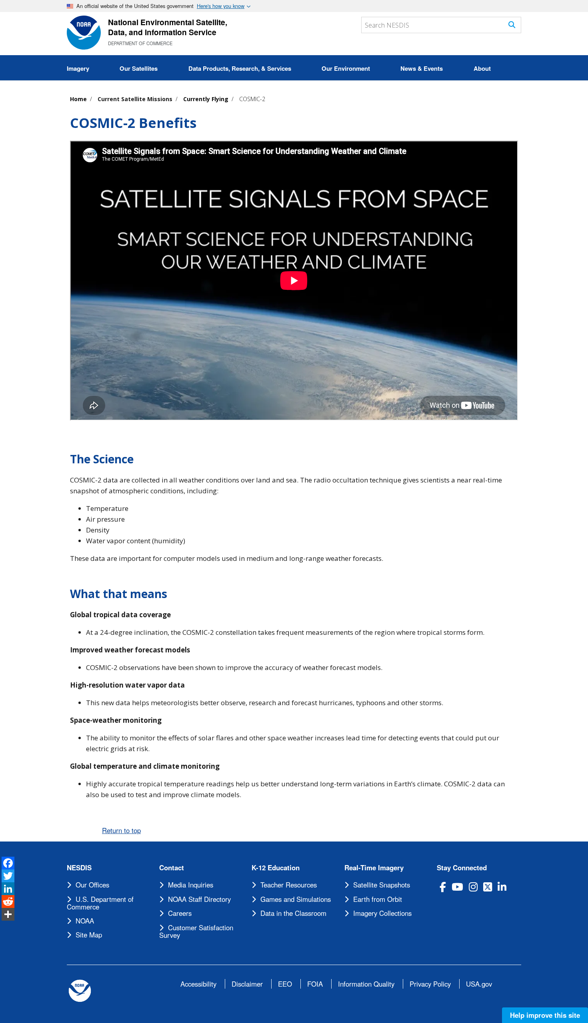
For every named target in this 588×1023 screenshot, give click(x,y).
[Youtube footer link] (457, 887)
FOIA (315, 984)
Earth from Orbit (377, 899)
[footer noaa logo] (80, 991)
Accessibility (198, 984)
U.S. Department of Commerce (100, 903)
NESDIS (79, 867)
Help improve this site (545, 1015)
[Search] (511, 24)
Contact (171, 867)
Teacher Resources (288, 884)
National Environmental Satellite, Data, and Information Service (167, 27)
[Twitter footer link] (487, 887)
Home (78, 99)
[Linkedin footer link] (502, 887)
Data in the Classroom (293, 913)
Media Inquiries (190, 884)
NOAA (85, 920)
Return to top (121, 830)
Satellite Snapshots (381, 884)
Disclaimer (247, 984)
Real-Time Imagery (374, 867)
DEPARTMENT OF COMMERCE (140, 43)
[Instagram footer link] (473, 887)
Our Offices (92, 884)
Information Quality (366, 984)
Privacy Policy (430, 984)
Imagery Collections (382, 913)
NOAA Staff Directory (199, 899)
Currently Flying (205, 99)
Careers (180, 913)
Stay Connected (462, 867)
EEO (285, 984)
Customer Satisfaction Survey (196, 931)
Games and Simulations (295, 899)
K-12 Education (276, 867)
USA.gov (479, 984)
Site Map (89, 934)
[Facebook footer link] (443, 887)
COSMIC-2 (252, 99)
